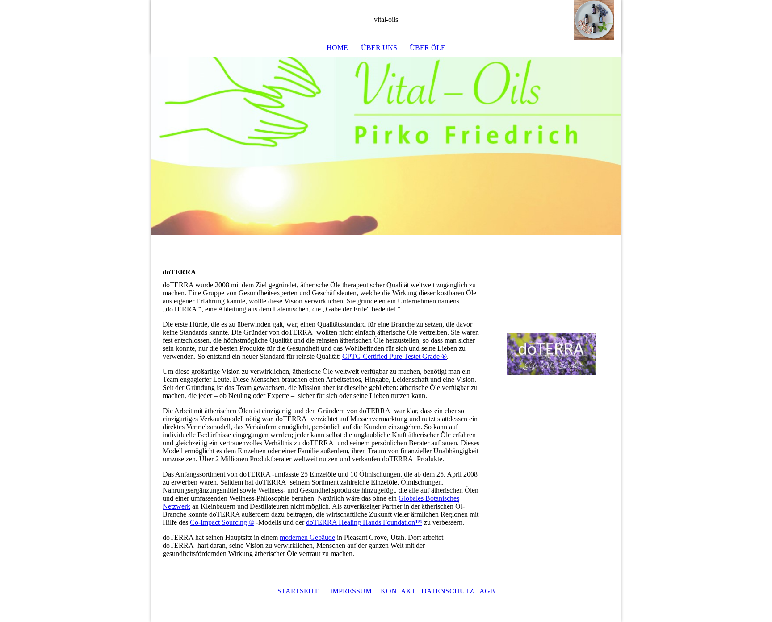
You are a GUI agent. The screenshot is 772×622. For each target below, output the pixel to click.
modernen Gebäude (307, 537)
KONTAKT (398, 591)
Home (337, 47)
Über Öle (427, 47)
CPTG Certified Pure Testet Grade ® (394, 356)
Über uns (379, 47)
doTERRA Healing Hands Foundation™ (364, 522)
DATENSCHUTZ (447, 591)
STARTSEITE (298, 591)
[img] (587, 20)
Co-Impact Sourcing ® (222, 522)
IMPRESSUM (351, 591)
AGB (487, 591)
